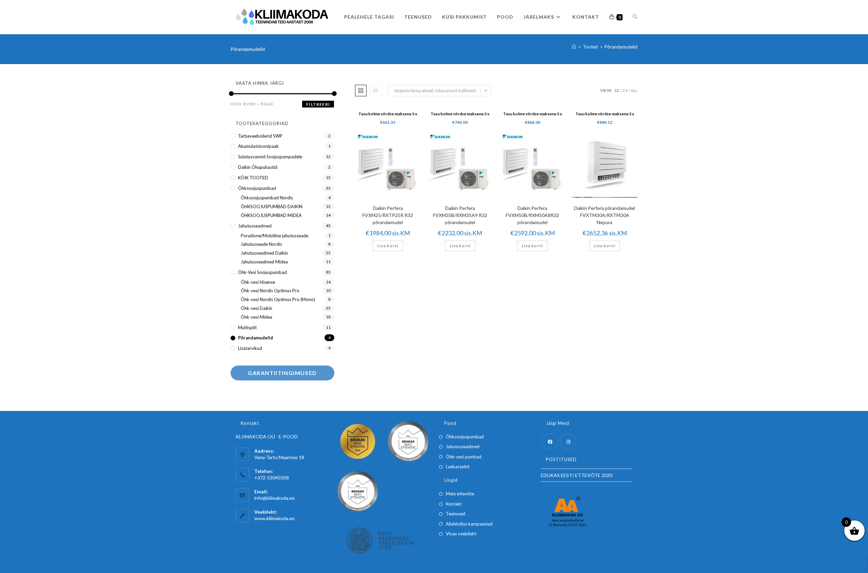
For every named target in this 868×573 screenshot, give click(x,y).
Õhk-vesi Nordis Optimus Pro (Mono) (278, 299)
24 (625, 90)
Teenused (455, 513)
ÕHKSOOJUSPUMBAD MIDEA (271, 215)
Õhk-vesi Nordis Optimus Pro (270, 290)
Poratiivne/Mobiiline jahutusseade (274, 235)
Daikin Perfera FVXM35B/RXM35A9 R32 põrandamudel (460, 215)
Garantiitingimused (282, 373)
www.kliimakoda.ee (274, 518)
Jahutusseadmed (255, 226)
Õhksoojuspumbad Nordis (267, 197)
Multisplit (247, 327)
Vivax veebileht (461, 533)
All (634, 90)
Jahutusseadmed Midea (264, 261)
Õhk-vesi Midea (256, 317)
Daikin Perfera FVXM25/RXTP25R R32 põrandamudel (387, 215)
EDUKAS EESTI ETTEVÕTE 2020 (576, 475)
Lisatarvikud (250, 348)
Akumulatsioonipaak (258, 146)
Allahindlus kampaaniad (469, 524)
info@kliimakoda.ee (274, 498)
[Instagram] (568, 441)
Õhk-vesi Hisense (258, 282)
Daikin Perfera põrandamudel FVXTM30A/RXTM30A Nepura (604, 215)
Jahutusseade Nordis (261, 244)
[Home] (574, 47)
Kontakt (454, 504)
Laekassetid (457, 466)
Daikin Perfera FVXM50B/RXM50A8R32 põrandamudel (532, 215)
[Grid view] (361, 90)
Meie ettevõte (460, 493)
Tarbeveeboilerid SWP (260, 136)
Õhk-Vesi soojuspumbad (262, 272)
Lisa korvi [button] (387, 245)
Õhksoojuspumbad (257, 188)
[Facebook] (550, 441)
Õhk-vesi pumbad (463, 456)
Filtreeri (318, 104)
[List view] (375, 90)
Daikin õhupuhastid (257, 167)
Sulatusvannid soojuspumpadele (270, 156)
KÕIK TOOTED (253, 177)
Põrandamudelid (621, 47)
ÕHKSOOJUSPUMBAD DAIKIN (271, 206)
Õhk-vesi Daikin (256, 308)
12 (616, 90)
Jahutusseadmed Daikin (264, 253)
